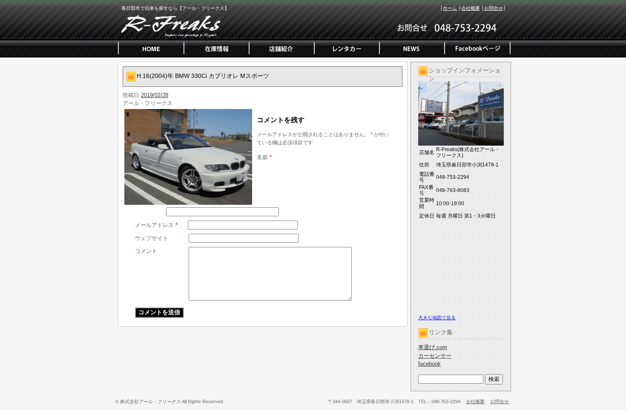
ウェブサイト (151, 238)
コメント (146, 251)
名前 (264, 157)
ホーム (450, 8)
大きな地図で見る (437, 317)
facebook (429, 364)
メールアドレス (156, 225)
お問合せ (493, 8)
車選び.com (432, 347)
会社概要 (470, 8)
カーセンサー (434, 356)
